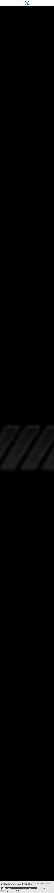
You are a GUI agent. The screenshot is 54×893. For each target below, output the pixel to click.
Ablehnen (9, 888)
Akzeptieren (27, 888)
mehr (44, 888)
